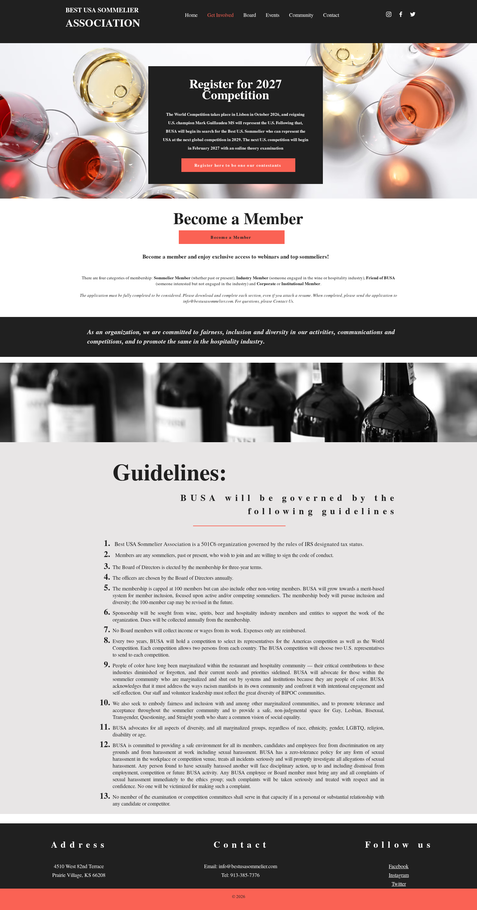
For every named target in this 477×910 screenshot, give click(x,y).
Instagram (399, 874)
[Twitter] (412, 14)
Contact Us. (283, 301)
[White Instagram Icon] (388, 14)
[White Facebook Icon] (400, 14)
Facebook (399, 866)
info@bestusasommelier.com (208, 301)
